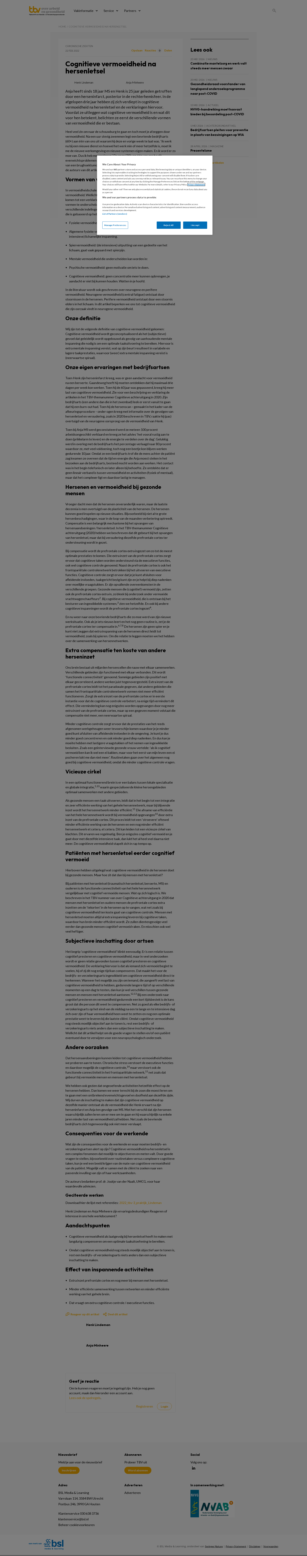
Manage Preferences (115, 225)
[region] (154, 195)
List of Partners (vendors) (114, 214)
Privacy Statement (196, 184)
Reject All (169, 225)
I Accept (195, 225)
